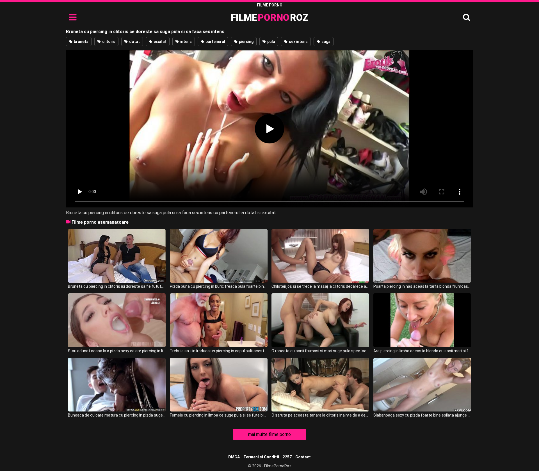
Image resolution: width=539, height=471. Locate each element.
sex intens (298, 41)
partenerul (215, 41)
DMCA (234, 457)
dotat (134, 41)
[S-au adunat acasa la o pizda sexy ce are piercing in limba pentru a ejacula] (117, 320)
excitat (159, 41)
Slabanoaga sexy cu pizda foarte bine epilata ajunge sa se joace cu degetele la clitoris (422, 415)
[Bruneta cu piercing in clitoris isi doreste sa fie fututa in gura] (117, 256)
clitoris (108, 41)
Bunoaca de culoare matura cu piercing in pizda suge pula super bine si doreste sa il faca (117, 415)
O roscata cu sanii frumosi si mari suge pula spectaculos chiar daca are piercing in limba (320, 351)
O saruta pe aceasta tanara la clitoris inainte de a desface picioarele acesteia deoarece (320, 415)
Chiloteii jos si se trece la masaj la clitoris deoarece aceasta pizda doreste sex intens (320, 286)
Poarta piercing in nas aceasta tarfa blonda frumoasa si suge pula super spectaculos (422, 286)
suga (325, 41)
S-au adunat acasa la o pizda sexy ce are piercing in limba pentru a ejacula (117, 351)
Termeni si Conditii (261, 457)
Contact (303, 457)
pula (270, 41)
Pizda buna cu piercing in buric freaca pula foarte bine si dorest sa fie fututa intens (219, 286)
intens (185, 41)
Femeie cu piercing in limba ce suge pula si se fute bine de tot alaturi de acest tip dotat (219, 415)
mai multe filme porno (269, 434)
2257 (287, 457)
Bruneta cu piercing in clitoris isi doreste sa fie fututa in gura (117, 286)
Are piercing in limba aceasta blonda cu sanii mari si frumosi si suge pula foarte (422, 351)
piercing (245, 41)
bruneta (80, 41)
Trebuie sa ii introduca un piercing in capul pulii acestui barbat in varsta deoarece (219, 351)
